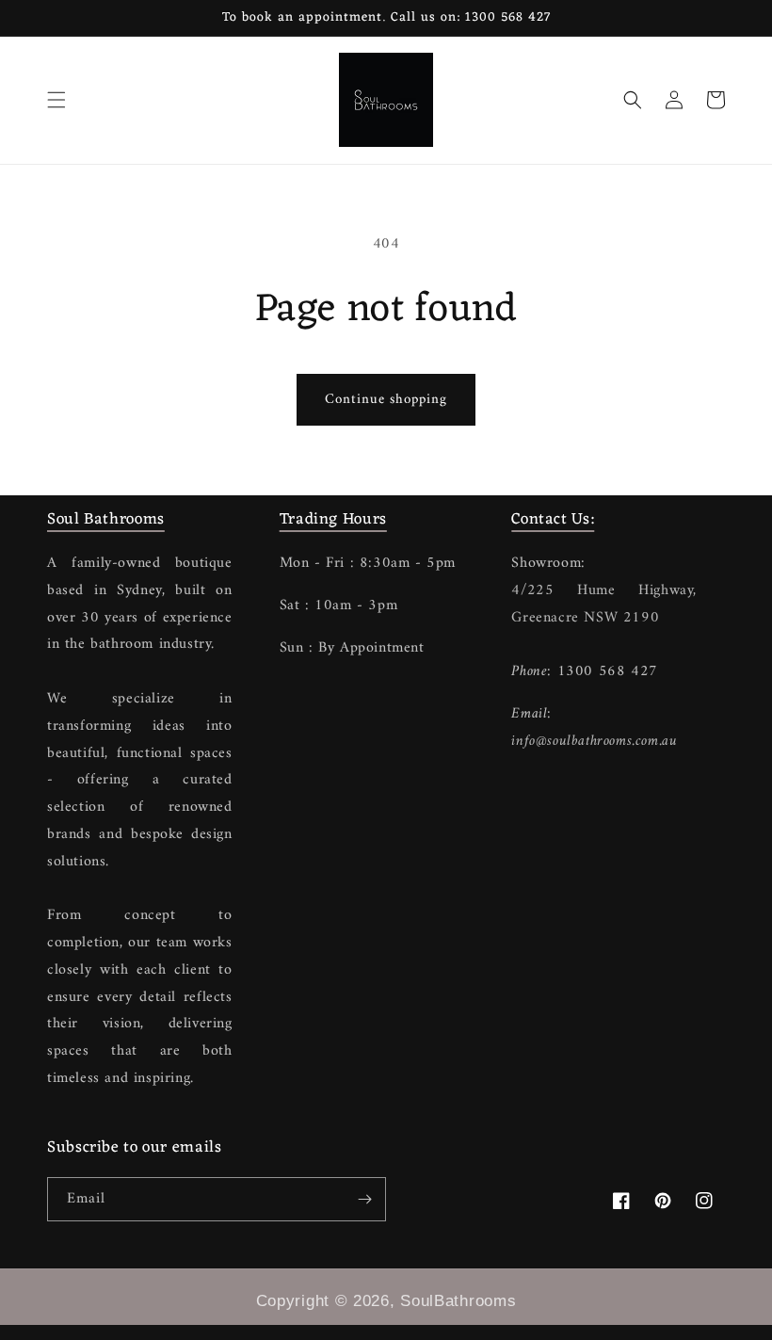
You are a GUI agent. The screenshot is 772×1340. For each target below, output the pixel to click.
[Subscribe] (364, 1199)
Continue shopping (386, 399)
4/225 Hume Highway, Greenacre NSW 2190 (604, 604)
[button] (56, 100)
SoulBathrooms (458, 1301)
